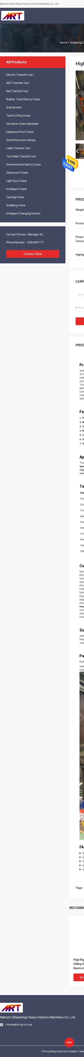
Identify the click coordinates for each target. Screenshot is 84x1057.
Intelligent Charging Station (23, 213)
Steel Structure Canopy (21, 140)
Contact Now (33, 254)
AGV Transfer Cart (17, 82)
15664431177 (35, 242)
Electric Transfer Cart (20, 74)
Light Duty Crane (16, 180)
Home (63, 42)
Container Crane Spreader (22, 123)
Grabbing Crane (15, 205)
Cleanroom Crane (17, 172)
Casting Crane (15, 197)
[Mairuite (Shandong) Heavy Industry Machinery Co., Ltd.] (12, 15)
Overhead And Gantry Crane (23, 164)
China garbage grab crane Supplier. (59, 1051)
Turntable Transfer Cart (21, 156)
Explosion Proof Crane (20, 131)
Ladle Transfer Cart (18, 148)
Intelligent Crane (16, 189)
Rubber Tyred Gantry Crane (23, 99)
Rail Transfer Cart (17, 91)
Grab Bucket (14, 107)
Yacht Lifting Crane (18, 115)
